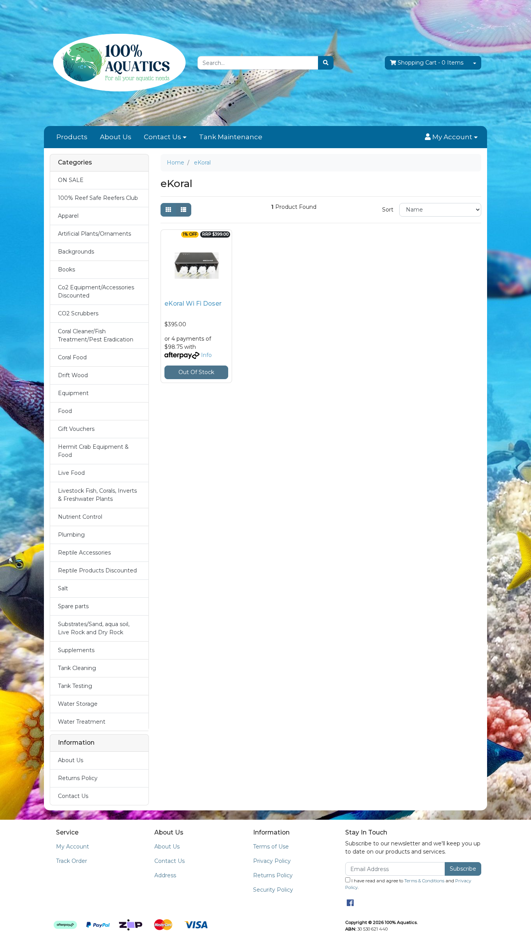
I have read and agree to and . (408, 884)
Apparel (68, 215)
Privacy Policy (272, 860)
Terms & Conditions (424, 881)
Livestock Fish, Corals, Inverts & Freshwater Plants (97, 494)
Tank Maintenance (230, 137)
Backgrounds (76, 251)
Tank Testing (75, 685)
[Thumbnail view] (168, 210)
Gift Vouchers (76, 428)
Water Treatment (81, 721)
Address (165, 875)
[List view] (183, 210)
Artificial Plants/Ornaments (94, 233)
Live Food (71, 472)
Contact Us (162, 137)
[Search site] (326, 63)
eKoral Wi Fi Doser (193, 303)
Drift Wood (73, 375)
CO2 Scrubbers (78, 313)
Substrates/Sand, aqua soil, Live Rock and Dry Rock (93, 628)
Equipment (73, 393)
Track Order (71, 860)
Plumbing (71, 534)
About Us (115, 137)
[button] (451, 137)
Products (71, 137)
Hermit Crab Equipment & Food (93, 450)
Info (206, 355)
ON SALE (71, 180)
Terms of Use (271, 846)
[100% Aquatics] (118, 62)
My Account (72, 846)
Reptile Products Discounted (97, 570)
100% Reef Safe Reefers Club (98, 197)
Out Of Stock (196, 372)
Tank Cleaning (77, 668)
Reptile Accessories (84, 552)
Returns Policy (78, 778)
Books (66, 269)
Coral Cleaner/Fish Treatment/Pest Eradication (95, 335)
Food (65, 411)
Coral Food (72, 357)
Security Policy (273, 889)
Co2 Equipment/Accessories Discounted (96, 291)
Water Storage (78, 703)
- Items (430, 62)
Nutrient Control (80, 516)
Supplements (76, 650)
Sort (387, 209)
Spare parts (73, 606)
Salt (63, 588)
